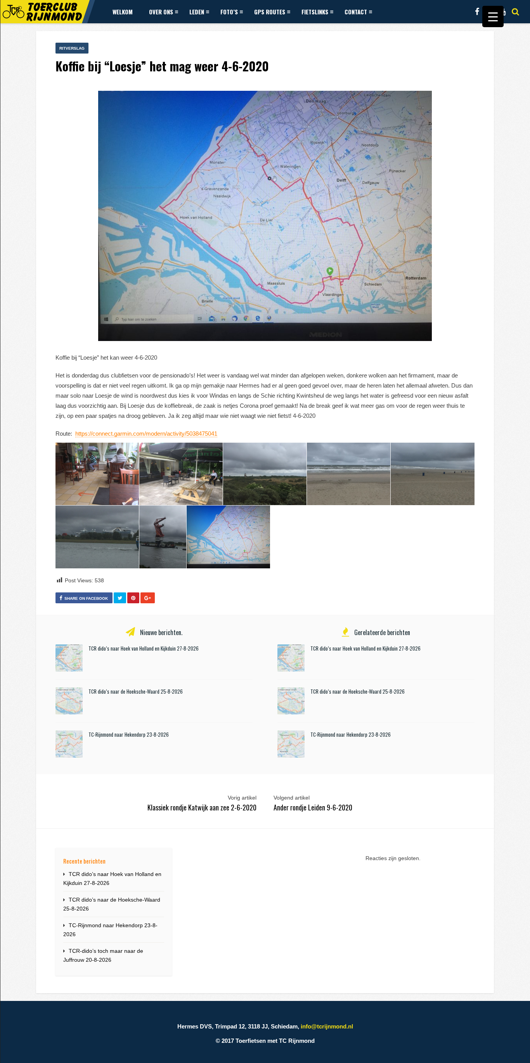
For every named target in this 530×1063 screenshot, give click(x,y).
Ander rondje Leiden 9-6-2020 (313, 807)
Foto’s (229, 11)
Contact (356, 11)
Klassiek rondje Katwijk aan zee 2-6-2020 (201, 807)
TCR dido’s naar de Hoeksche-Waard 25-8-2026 (135, 691)
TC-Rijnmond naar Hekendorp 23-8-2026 (128, 734)
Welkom (123, 11)
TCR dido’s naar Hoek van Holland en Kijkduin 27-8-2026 (143, 648)
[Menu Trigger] (493, 16)
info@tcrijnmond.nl (327, 1026)
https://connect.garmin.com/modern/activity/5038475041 (146, 433)
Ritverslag (72, 48)
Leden (196, 11)
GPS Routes (269, 11)
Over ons (161, 11)
